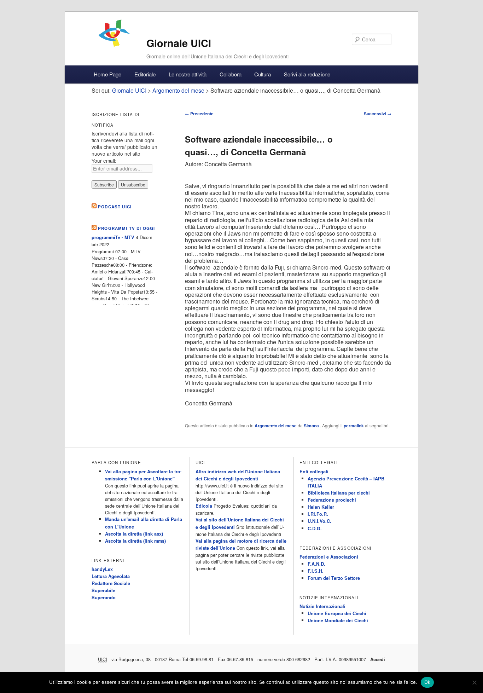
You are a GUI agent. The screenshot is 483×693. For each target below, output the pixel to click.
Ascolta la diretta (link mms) (135, 541)
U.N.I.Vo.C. (319, 521)
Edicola (204, 506)
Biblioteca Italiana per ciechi (339, 493)
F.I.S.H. (316, 571)
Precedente (199, 113)
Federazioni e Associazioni (328, 557)
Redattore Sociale (111, 583)
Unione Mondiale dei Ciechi (338, 620)
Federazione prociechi (332, 500)
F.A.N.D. (316, 564)
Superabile (103, 590)
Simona (312, 425)
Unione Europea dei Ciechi (337, 613)
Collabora (231, 74)
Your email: (104, 160)
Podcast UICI (115, 207)
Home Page (107, 74)
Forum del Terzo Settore (334, 578)
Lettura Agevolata (111, 576)
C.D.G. (315, 528)
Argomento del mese (276, 425)
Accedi (377, 659)
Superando (104, 597)
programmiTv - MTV (113, 237)
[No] (474, 682)
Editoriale (145, 74)
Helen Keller (321, 507)
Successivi (377, 113)
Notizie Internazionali (322, 606)
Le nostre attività (187, 74)
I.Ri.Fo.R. (318, 514)
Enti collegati (313, 471)
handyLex (102, 569)
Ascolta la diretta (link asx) (134, 534)
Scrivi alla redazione (307, 74)
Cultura (262, 74)
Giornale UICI (178, 43)
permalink (354, 425)
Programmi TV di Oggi (126, 228)
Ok (427, 682)
